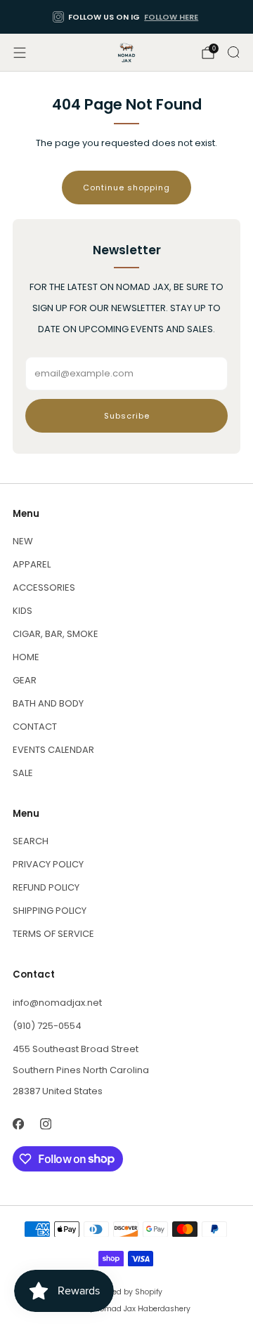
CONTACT (35, 726)
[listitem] (126, 17)
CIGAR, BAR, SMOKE (55, 634)
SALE (23, 773)
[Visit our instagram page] (45, 1124)
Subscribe (127, 415)
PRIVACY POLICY (48, 864)
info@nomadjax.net (57, 1002)
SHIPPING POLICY (49, 910)
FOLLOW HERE (171, 16)
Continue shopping (126, 187)
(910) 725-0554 (47, 1025)
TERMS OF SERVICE (53, 933)
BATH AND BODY (48, 703)
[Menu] (20, 53)
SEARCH (30, 841)
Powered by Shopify (126, 1292)
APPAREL (32, 564)
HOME (26, 657)
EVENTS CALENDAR (53, 749)
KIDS (22, 610)
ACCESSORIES (44, 587)
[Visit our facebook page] (18, 1124)
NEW (23, 541)
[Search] (233, 52)
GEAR (25, 680)
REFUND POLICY (46, 887)
